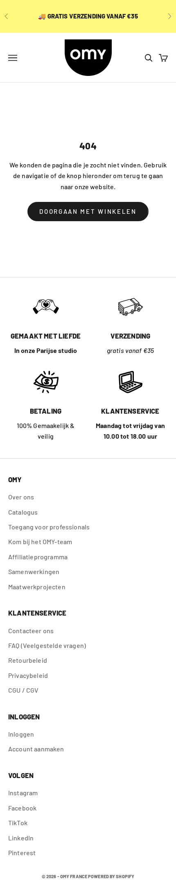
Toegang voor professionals (49, 527)
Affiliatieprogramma (38, 557)
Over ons (21, 497)
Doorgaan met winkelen (88, 211)
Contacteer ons (31, 630)
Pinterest (22, 852)
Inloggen (21, 734)
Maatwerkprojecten (36, 587)
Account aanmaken (36, 749)
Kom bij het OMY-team (40, 541)
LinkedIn (21, 838)
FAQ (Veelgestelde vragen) (47, 645)
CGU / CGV (23, 690)
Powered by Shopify (111, 876)
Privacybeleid (28, 675)
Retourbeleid (27, 660)
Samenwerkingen (33, 571)
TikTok (17, 822)
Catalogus (23, 512)
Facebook (22, 808)
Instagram (23, 793)
